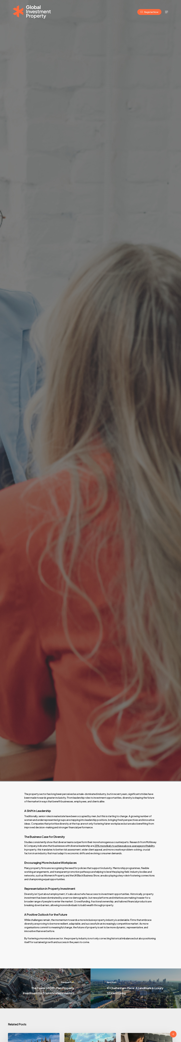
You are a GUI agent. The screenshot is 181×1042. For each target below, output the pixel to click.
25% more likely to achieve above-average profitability (124, 845)
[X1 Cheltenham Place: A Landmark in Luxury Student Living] (135, 988)
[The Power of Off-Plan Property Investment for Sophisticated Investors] (45, 988)
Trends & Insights (90, 402)
